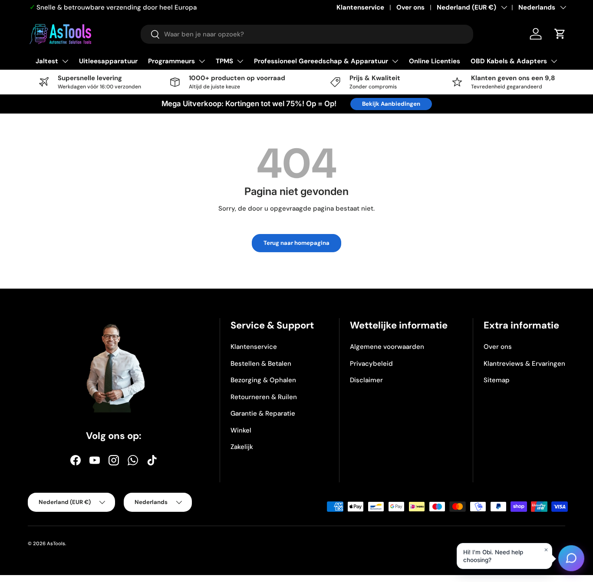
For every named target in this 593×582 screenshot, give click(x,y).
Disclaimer (366, 380)
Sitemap (497, 380)
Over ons (410, 7)
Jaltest (47, 61)
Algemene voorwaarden (387, 346)
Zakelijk (242, 446)
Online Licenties (434, 61)
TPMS (224, 61)
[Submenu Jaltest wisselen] (65, 61)
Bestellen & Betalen (261, 363)
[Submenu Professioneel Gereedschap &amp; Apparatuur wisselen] (395, 61)
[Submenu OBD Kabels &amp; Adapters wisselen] (554, 61)
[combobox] (307, 34)
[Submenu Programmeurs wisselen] (202, 61)
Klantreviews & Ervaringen (524, 363)
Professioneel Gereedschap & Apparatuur (321, 61)
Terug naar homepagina (296, 243)
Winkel (241, 430)
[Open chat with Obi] (571, 560)
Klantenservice (360, 7)
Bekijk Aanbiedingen (391, 103)
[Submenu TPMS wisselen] (240, 61)
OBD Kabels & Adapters (509, 61)
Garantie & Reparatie (263, 413)
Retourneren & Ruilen (264, 397)
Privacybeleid (371, 363)
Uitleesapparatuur (108, 61)
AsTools (56, 543)
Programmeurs (171, 61)
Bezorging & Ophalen (263, 380)
